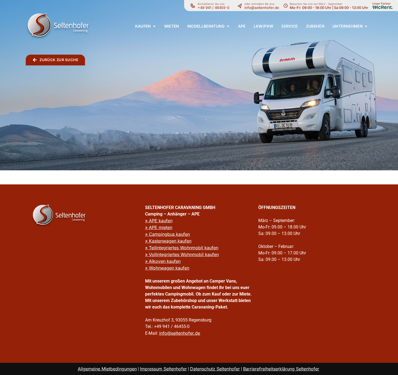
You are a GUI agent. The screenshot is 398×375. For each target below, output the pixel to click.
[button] (143, 26)
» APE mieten (158, 227)
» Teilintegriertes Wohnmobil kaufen (181, 247)
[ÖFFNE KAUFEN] (154, 26)
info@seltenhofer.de (261, 7)
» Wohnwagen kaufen (167, 268)
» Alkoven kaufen (163, 261)
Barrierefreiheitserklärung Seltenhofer (281, 368)
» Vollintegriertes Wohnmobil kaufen (182, 254)
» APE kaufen (158, 220)
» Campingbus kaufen (167, 234)
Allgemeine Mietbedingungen (107, 368)
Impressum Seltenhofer (163, 368)
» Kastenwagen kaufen (168, 241)
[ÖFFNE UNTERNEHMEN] (366, 26)
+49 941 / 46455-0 (213, 7)
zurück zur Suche (59, 60)
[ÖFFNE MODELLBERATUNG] (228, 26)
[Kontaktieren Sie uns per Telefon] (240, 5)
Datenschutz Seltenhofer (215, 368)
